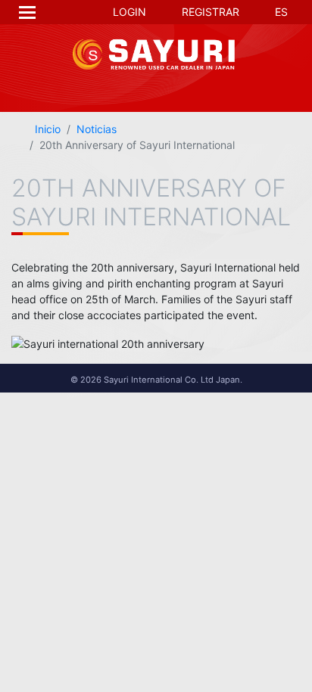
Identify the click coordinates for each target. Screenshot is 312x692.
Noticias (96, 129)
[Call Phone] (198, 86)
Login (128, 11)
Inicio (46, 129)
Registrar (209, 11)
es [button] (280, 11)
